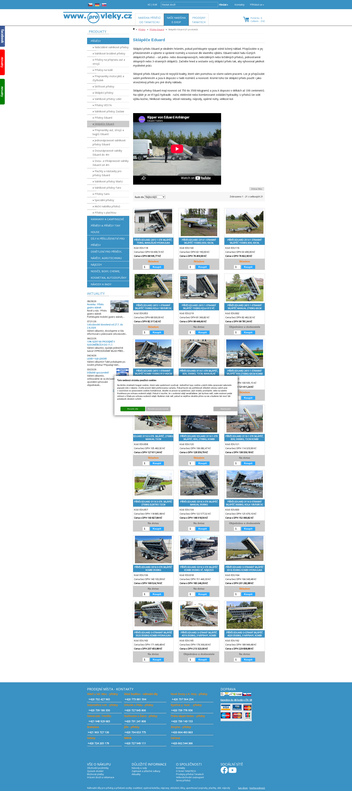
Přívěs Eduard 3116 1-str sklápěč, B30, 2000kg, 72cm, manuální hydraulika (199, 373)
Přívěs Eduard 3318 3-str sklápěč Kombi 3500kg (153, 569)
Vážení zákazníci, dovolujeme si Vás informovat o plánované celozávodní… (107, 332)
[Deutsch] (97, 4)
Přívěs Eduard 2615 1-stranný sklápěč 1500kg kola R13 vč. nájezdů (199, 307)
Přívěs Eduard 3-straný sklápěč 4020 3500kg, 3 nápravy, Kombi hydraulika (244, 634)
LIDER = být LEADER (97, 358)
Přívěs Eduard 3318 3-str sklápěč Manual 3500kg (199, 503)
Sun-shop (243, 788)
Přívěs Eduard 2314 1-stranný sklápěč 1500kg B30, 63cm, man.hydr (199, 242)
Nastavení (225, 409)
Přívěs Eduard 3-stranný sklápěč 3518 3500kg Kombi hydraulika (245, 569)
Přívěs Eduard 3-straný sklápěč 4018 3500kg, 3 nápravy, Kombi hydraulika (199, 634)
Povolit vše (132, 409)
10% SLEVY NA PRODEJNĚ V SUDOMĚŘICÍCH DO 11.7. (101, 343)
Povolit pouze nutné (158, 409)
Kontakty (240, 4)
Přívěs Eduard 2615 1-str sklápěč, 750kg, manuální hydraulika (153, 241)
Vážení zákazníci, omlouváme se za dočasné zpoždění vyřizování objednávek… (101, 380)
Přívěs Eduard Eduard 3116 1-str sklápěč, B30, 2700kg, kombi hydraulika (199, 438)
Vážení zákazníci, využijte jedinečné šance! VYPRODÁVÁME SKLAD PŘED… (106, 349)
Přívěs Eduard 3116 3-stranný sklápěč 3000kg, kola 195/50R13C (244, 503)
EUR (155, 4)
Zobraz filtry (256, 189)
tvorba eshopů (257, 788)
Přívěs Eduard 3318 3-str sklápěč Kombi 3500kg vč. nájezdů (199, 569)
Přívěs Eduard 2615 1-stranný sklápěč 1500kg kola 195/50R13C (153, 307)
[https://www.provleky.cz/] (97, 17)
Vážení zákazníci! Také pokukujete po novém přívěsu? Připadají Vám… (106, 363)
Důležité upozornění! (98, 372)
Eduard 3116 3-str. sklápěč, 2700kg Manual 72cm (153, 438)
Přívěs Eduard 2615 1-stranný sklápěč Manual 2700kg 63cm (245, 307)
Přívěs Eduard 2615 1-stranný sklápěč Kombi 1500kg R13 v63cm (153, 372)
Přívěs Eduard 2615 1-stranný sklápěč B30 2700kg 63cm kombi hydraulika (245, 373)
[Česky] (90, 4)
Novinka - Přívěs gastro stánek (95, 306)
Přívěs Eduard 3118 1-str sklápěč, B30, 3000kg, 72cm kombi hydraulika (244, 438)
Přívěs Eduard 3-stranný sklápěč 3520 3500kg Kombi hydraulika (153, 634)
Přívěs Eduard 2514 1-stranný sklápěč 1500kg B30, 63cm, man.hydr (245, 242)
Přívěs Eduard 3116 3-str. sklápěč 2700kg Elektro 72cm (153, 503)
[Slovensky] (104, 4)
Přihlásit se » (257, 4)
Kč (149, 4)
